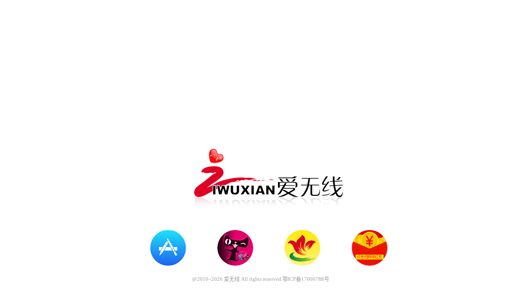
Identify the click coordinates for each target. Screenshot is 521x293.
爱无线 (232, 279)
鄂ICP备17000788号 (305, 279)
